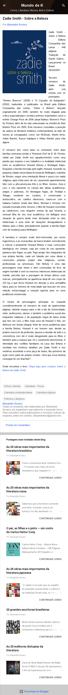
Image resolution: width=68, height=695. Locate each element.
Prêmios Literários (14, 398)
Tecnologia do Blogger (36, 691)
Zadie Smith (19, 370)
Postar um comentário (18, 425)
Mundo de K (32, 5)
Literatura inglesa (45, 392)
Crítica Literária (12, 386)
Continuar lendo (50, 477)
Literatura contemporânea (18, 392)
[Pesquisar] (63, 6)
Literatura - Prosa (34, 386)
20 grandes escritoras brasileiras (27, 609)
